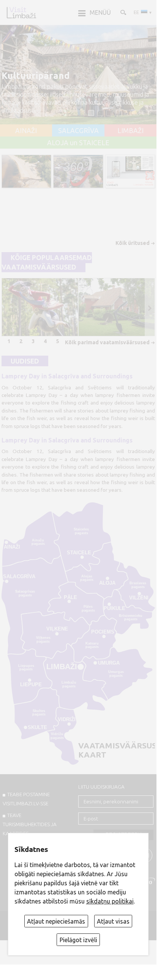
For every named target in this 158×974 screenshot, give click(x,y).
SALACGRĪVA (78, 130)
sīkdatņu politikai (110, 901)
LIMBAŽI (130, 130)
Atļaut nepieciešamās (56, 921)
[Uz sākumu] (21, 12)
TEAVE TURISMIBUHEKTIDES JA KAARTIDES (30, 824)
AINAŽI (26, 130)
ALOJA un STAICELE (78, 143)
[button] (82, 113)
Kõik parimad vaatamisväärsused (107, 342)
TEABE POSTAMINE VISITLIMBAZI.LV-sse (26, 798)
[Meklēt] (123, 12)
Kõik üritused (132, 243)
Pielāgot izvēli (78, 939)
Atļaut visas (113, 921)
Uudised (25, 360)
